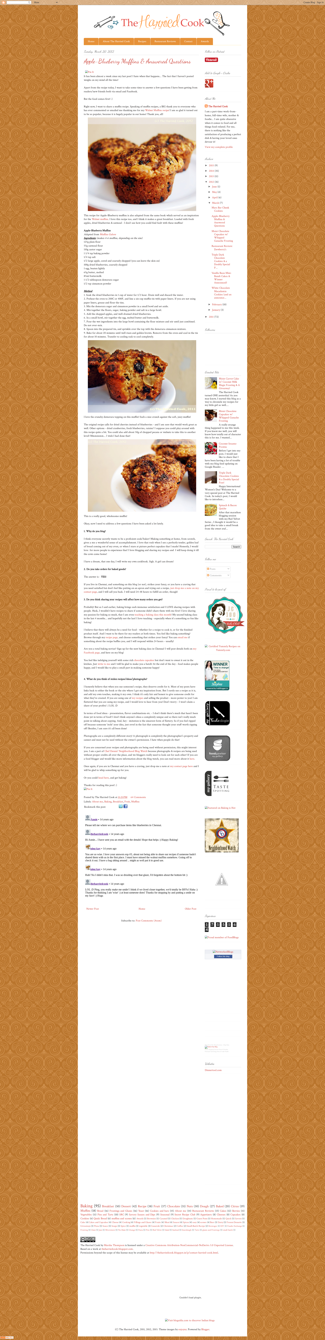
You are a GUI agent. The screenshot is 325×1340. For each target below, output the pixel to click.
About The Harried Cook (116, 41)
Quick (228, 1218)
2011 (211, 317)
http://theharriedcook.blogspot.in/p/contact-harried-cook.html (184, 1252)
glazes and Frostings (211, 1230)
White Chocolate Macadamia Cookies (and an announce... (221, 293)
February (217, 304)
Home (91, 41)
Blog (206, 1045)
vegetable (143, 1226)
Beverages (213, 1226)
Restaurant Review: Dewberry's (222, 247)
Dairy (220, 1222)
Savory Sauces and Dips (142, 1214)
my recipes (137, 698)
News (206, 1049)
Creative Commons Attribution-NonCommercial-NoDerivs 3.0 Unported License (189, 1245)
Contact (188, 41)
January (216, 310)
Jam (100, 1230)
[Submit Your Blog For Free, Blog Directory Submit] (211, 1047)
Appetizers (206, 1214)
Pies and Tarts (105, 1214)
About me (97, 801)
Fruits (158, 1222)
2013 (211, 176)
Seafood (175, 1230)
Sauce (105, 1226)
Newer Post (92, 909)
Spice (123, 1226)
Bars (212, 1222)
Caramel (163, 1218)
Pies (147, 1230)
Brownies (151, 1218)
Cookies (84, 1218)
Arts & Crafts (220, 1051)
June (215, 186)
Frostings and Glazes (121, 1211)
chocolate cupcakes (144, 660)
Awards (205, 41)
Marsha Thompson (114, 1245)
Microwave (110, 1230)
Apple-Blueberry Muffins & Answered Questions (221, 221)
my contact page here (181, 766)
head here (103, 778)
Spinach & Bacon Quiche (228, 507)
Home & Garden (223, 1049)
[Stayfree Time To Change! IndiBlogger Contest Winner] (217, 689)
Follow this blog (223, 956)
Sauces (176, 1222)
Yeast (141, 1211)
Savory (238, 1218)
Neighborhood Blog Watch (133, 751)
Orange (132, 1230)
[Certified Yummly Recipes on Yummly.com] (223, 650)
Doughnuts (188, 1218)
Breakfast (118, 801)
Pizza (96, 1226)
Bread (100, 1211)
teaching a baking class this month (153, 614)
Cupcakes (235, 1214)
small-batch (228, 1230)
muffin (132, 1226)
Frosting (84, 1230)
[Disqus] (141, 856)
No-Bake (122, 1230)
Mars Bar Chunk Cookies (220, 209)
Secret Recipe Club (185, 1214)
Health (227, 1051)
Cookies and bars (159, 1211)
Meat (167, 1222)
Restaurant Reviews (165, 41)
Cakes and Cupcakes (98, 1222)
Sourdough (186, 1230)
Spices (186, 1222)
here (192, 759)
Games (216, 1049)
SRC (121, 1214)
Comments (215, 575)
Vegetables (86, 1214)
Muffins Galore (108, 234)
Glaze (93, 1230)
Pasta (140, 1230)
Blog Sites (226, 1045)
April (215, 197)
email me (183, 637)
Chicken (175, 1218)
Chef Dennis (111, 751)
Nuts (190, 1206)
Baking (108, 801)
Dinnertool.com (213, 1070)
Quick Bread (100, 1218)
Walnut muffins (100, 219)
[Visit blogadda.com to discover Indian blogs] (190, 1320)
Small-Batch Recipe (196, 1226)
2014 (212, 171)
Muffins (135, 801)
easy (195, 1222)
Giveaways (85, 1226)
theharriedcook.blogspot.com (117, 1249)
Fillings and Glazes (142, 1222)
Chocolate (173, 1206)
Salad (167, 1230)
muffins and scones (122, 1218)
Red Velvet (157, 1230)
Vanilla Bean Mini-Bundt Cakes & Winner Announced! (222, 278)
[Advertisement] (218, 1130)
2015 (212, 165)
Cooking (126, 1222)
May (215, 192)
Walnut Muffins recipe (157, 110)
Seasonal (165, 1214)
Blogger (205, 1329)
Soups (114, 1226)
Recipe (142, 1206)
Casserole (155, 1226)
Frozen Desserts (234, 1222)
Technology (213, 1051)
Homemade (216, 1218)
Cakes (223, 1211)
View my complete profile (219, 147)
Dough (204, 1206)
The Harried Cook (218, 106)
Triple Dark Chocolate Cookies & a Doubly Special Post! (229, 477)
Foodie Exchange (234, 1226)
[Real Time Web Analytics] (7, 1338)
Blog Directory (218, 1045)
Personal (207, 1051)
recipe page (112, 637)
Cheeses (221, 1214)
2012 (212, 182)
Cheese (115, 1222)
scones (203, 1222)
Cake (82, 1222)
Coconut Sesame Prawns (227, 445)
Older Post (190, 909)
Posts (212, 569)
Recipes (142, 41)
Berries (236, 1211)
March (216, 203)
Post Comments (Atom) (149, 920)
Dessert (126, 1206)
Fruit (127, 801)
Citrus (235, 1206)
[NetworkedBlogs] (223, 952)
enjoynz (182, 1329)
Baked (220, 1206)
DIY (222, 1226)
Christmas (168, 1226)
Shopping (211, 1049)
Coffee (180, 1226)
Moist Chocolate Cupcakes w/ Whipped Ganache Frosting (222, 236)
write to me (104, 664)
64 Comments (138, 797)
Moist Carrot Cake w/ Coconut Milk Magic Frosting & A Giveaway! (229, 383)
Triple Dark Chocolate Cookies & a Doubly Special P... (221, 261)
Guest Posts (202, 1218)
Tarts (197, 1230)
